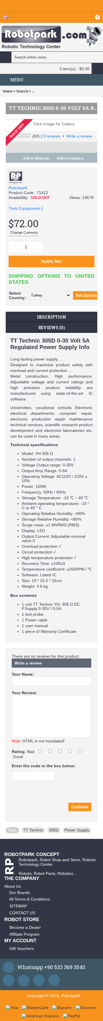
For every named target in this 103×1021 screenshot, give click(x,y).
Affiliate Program (24, 934)
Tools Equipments (25, 208)
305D (54, 830)
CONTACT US (22, 913)
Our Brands (19, 892)
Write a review (79, 136)
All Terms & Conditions (29, 899)
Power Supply (76, 830)
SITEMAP (18, 906)
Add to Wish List (36, 158)
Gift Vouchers (21, 948)
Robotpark (18, 188)
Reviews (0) (51, 327)
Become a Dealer (25, 927)
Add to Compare (70, 158)
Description (51, 317)
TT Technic (33, 830)
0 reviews (51, 136)
